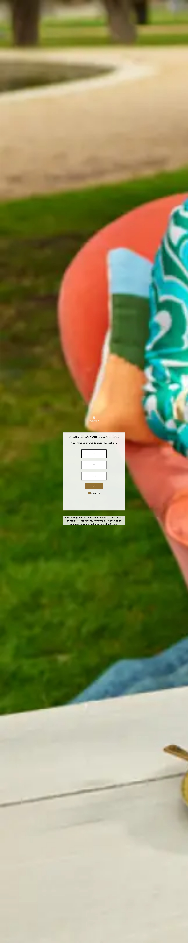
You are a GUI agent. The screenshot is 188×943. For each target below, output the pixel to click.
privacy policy (101, 520)
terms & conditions (81, 520)
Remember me (95, 493)
